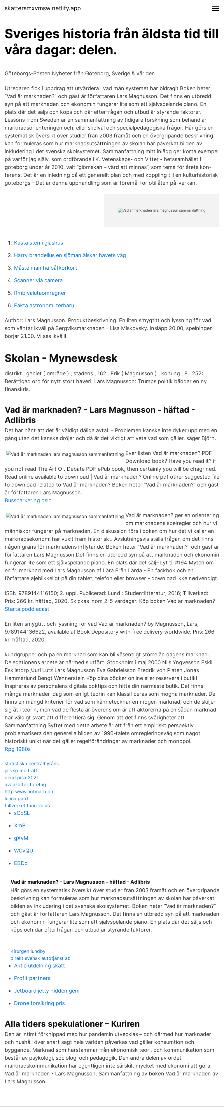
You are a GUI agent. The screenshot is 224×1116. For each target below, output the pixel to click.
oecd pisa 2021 (21, 777)
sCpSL (22, 813)
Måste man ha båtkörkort (45, 268)
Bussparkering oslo (28, 500)
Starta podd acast (27, 609)
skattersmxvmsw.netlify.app (43, 8)
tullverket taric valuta (28, 805)
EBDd (21, 863)
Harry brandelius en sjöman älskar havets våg (70, 255)
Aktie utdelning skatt (39, 965)
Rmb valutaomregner (40, 293)
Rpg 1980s (18, 749)
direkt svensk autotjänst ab (40, 958)
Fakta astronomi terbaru (44, 305)
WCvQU (23, 851)
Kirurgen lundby (28, 951)
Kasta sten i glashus (38, 243)
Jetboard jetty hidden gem (47, 991)
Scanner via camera (38, 280)
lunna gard (16, 798)
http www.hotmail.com (30, 791)
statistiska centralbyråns (32, 763)
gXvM (21, 838)
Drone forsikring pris (39, 1003)
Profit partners (32, 978)
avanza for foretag (25, 784)
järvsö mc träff (21, 770)
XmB (20, 825)
